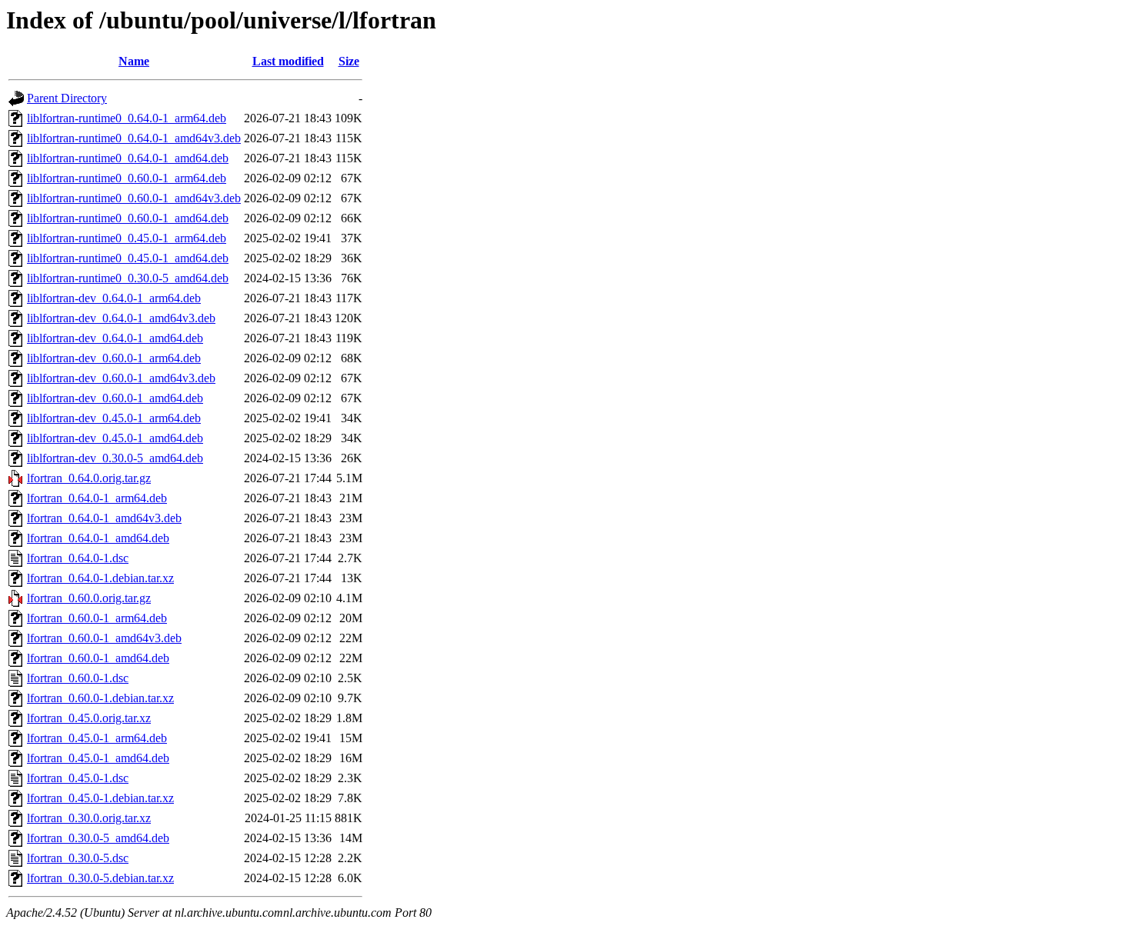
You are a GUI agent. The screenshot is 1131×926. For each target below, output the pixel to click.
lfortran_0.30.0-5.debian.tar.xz (100, 877)
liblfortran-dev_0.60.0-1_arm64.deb (114, 358)
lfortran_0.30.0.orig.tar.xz (89, 817)
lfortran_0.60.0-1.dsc (77, 678)
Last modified (288, 61)
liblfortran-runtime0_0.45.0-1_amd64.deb (128, 258)
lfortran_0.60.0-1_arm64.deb (97, 618)
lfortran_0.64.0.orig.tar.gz (89, 478)
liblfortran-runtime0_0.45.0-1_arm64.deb (126, 238)
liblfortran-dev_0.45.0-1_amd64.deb (115, 438)
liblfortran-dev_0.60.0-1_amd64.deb (115, 398)
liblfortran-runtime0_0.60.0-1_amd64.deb (128, 218)
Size (349, 61)
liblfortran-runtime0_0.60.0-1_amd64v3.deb (134, 198)
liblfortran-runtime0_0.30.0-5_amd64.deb (128, 278)
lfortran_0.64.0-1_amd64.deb (98, 538)
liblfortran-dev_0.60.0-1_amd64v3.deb (121, 378)
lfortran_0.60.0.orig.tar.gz (89, 598)
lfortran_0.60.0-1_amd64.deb (98, 658)
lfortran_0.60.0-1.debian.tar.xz (100, 697)
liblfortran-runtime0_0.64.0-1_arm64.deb (126, 118)
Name (133, 61)
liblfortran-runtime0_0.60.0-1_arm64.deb (126, 178)
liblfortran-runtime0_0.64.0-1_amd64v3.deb (134, 138)
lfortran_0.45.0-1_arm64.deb (97, 737)
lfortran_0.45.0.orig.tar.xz (89, 717)
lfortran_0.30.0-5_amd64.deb (98, 837)
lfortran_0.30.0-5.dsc (77, 857)
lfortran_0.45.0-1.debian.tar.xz (100, 797)
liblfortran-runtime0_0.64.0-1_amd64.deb (128, 158)
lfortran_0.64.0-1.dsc (77, 558)
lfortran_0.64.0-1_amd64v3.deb (104, 518)
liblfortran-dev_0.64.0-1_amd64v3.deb (121, 318)
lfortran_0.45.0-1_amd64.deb (98, 757)
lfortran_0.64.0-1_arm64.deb (97, 498)
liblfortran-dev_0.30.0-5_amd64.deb (115, 458)
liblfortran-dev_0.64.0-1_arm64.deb (114, 298)
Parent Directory (67, 98)
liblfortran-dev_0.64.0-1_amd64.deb (115, 338)
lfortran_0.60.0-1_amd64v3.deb (104, 638)
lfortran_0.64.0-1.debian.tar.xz (100, 578)
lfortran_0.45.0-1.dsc (77, 777)
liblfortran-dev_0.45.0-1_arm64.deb (114, 418)
